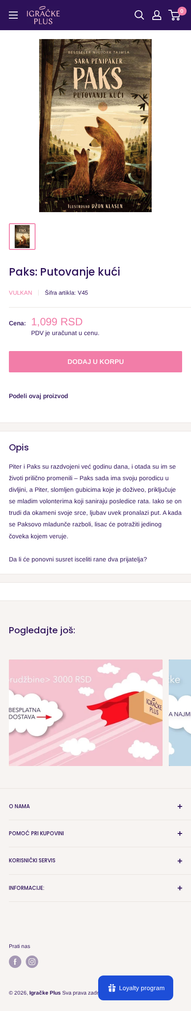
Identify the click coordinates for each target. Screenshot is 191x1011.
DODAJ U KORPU (96, 361)
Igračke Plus (45, 993)
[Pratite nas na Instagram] (32, 962)
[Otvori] (13, 15)
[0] (174, 15)
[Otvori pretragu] (139, 15)
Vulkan (20, 292)
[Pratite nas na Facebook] (15, 962)
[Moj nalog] (156, 15)
